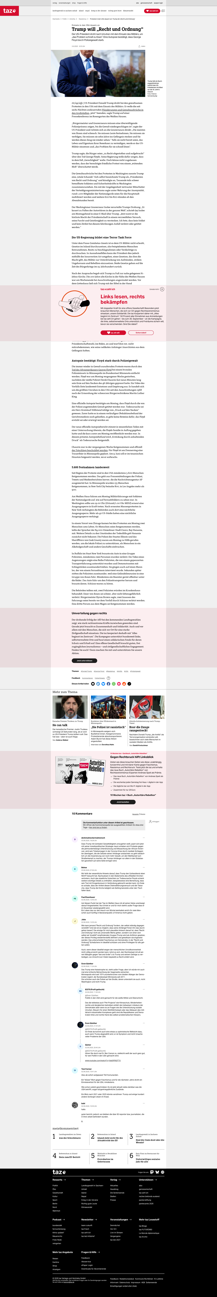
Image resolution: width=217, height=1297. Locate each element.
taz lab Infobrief (88, 1236)
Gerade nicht (154, 289)
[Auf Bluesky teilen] (103, 684)
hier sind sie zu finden (98, 827)
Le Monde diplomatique (149, 1233)
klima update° (58, 1232)
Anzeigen (56, 1269)
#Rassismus (110, 671)
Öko (54, 1189)
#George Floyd (99, 671)
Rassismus (82, 19)
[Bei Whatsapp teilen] (114, 684)
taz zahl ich (143, 1193)
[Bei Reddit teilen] (124, 684)
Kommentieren (87, 678)
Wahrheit (56, 1211)
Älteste (142, 814)
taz (59, 1172)
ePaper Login (87, 1265)
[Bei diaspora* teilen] (119, 684)
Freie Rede (57, 1240)
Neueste (135, 814)
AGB (143, 1282)
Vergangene (115, 1236)
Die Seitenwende (117, 1193)
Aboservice (86, 1261)
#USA (126, 671)
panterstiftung (145, 1200)
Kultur (55, 1196)
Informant (114, 1282)
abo (140, 1185)
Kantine (56, 1262)
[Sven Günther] (75, 965)
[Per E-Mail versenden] (93, 684)
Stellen (113, 1196)
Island (83, 1193)
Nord (55, 1207)
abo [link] (137, 3)
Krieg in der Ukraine (89, 1200)
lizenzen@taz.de (69, 1282)
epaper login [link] (158, 3)
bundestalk (57, 1225)
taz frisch (85, 1229)
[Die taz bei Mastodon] (152, 1173)
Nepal (83, 1196)
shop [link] (74, 3)
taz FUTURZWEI (145, 1229)
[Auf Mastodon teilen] (98, 684)
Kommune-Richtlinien (144, 1279)
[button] (163, 11)
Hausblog (114, 1189)
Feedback (85, 1258)
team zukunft (86, 1225)
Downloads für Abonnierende (93, 1269)
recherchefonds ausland (149, 1196)
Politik (64, 19)
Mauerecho (57, 1236)
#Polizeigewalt (135, 671)
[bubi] (75, 1105)
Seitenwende (151, 1282)
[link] (65, 11)
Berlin (55, 1203)
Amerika (72, 19)
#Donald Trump (86, 671)
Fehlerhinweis (100, 678)
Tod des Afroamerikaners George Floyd (92, 369)
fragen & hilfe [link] (82, 3)
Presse (113, 1200)
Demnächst (115, 1225)
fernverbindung (59, 1229)
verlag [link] (55, 3)
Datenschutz (124, 1282)
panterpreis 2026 (146, 1203)
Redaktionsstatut (127, 1279)
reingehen (57, 1243)
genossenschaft (145, 1189)
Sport (55, 1200)
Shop (55, 1266)
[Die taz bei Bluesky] (157, 1173)
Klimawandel (86, 1207)
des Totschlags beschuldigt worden (90, 450)
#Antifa (119, 671)
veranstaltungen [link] (64, 3)
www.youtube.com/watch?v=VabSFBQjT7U (103, 1060)
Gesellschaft (58, 1193)
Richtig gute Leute (89, 1203)
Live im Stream (116, 1232)
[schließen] (162, 289)
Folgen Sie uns (143, 1172)
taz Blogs (143, 1226)
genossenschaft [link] (146, 3)
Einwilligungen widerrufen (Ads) (123, 1286)
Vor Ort (113, 1229)
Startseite (56, 19)
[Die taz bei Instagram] (162, 1173)
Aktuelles (114, 1185)
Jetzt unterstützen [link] (84, 661)
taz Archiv (143, 1237)
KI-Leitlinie (158, 1279)
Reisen (55, 1258)
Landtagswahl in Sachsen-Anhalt (92, 1187)
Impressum (136, 1282)
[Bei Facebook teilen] (108, 684)
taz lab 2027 (115, 1240)
